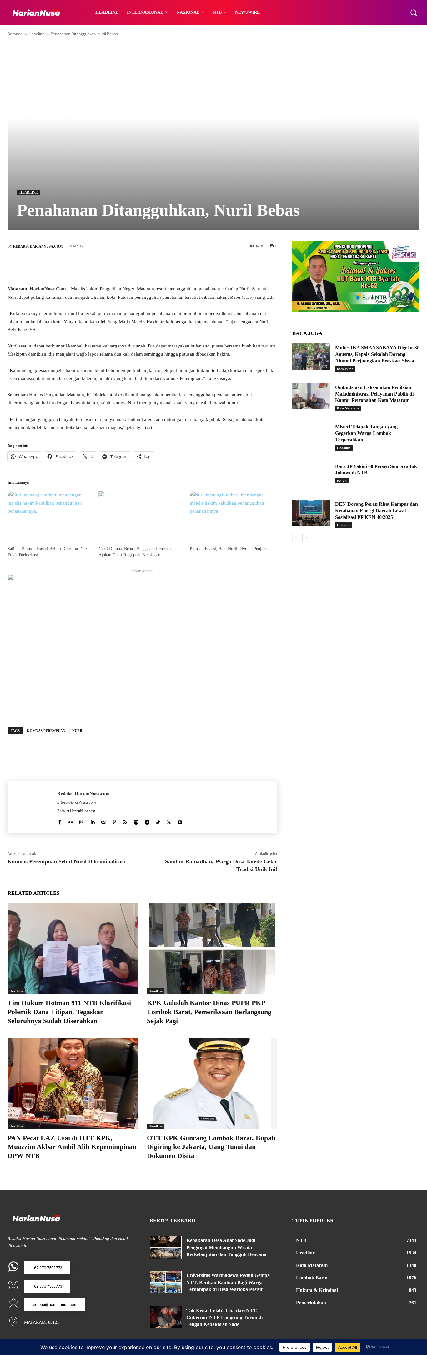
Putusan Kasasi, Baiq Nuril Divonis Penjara (228, 548)
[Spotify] (136, 821)
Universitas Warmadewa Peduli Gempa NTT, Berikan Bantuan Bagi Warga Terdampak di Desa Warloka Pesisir (228, 1282)
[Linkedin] (92, 821)
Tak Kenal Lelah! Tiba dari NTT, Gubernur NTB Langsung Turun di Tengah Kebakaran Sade (224, 1317)
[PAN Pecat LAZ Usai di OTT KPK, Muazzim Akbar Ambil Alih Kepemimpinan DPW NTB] (73, 1083)
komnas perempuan (46, 730)
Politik (342, 480)
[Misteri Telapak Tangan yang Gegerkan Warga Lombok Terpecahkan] (311, 435)
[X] (132, 267)
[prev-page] (296, 538)
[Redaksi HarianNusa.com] (32, 807)
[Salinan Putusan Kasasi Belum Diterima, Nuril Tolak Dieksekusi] (50, 515)
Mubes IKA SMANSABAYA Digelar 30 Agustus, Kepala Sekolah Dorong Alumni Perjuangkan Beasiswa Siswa (377, 354)
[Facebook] (114, 267)
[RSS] (125, 821)
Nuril (77, 730)
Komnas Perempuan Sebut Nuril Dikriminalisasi (66, 861)
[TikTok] (158, 821)
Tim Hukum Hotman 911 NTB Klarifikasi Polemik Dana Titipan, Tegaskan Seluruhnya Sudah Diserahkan (69, 1011)
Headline (36, 34)
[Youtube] (180, 821)
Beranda (15, 34)
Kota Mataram (348, 408)
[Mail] (103, 821)
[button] (413, 12)
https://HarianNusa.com (76, 802)
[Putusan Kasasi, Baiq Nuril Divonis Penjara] (232, 515)
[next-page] (306, 538)
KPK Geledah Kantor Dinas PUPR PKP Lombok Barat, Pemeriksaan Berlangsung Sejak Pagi (209, 1011)
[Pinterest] (151, 267)
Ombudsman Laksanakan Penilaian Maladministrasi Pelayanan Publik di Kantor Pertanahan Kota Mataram (374, 394)
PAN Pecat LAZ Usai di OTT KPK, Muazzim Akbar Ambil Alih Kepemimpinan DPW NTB (72, 1147)
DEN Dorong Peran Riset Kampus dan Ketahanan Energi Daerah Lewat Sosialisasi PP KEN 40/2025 (376, 510)
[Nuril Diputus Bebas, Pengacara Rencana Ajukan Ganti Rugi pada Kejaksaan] (140, 515)
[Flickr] (70, 821)
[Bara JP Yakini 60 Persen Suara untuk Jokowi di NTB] (311, 475)
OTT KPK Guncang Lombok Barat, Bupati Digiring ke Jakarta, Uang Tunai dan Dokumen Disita (211, 1147)
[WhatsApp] (170, 267)
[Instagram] (81, 821)
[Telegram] (147, 821)
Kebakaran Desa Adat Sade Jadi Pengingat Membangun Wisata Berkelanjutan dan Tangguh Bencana (226, 1247)
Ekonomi (343, 525)
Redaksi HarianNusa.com (38, 246)
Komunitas (345, 369)
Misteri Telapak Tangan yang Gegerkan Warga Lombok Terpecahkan (366, 433)
